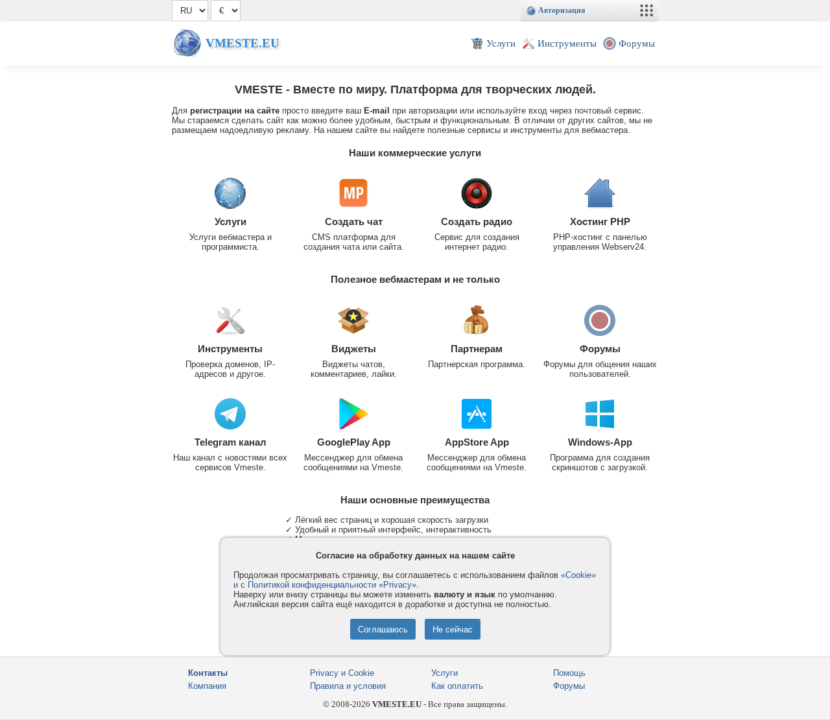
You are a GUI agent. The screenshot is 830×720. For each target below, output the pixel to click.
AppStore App (477, 442)
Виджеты (353, 348)
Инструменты (230, 348)
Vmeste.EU (242, 43)
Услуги (230, 221)
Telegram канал (231, 442)
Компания (207, 686)
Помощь (569, 673)
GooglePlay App (353, 442)
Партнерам (477, 348)
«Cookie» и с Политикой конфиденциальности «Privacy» (414, 580)
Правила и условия (348, 686)
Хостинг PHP (600, 221)
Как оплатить (457, 686)
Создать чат (354, 221)
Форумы (600, 348)
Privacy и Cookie (342, 673)
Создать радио (476, 221)
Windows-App (600, 442)
